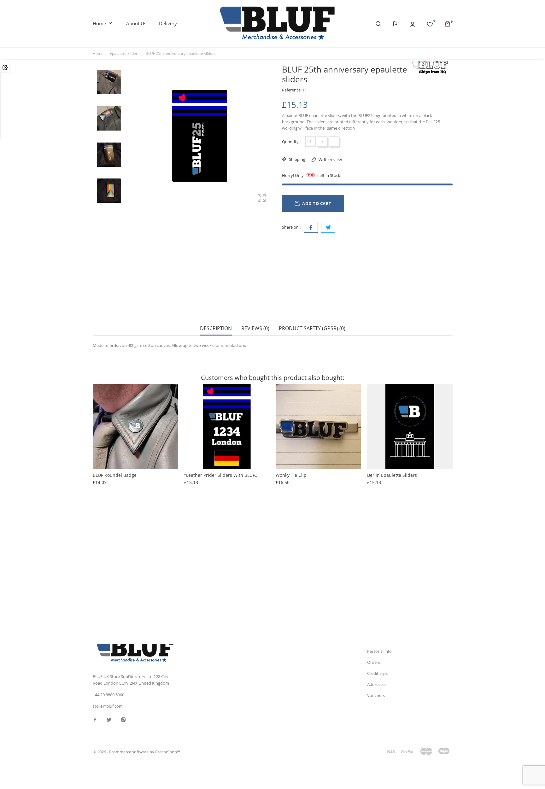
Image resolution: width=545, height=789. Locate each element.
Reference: (292, 90)
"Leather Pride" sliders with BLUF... (221, 475)
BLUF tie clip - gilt (295, 580)
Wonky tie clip (291, 475)
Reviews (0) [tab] (255, 328)
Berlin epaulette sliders (392, 475)
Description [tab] (216, 328)
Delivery (168, 23)
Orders (373, 662)
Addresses (376, 684)
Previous (109, 61)
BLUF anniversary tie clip (120, 580)
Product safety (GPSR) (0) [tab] (312, 328)
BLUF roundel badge (115, 475)
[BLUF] (432, 67)
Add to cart (316, 203)
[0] (430, 23)
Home (103, 23)
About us (136, 23)
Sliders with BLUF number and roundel (409, 580)
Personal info (379, 651)
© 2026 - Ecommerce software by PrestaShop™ (136, 752)
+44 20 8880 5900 (108, 695)
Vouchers (376, 695)
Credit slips (377, 673)
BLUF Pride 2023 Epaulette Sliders (219, 580)
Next (109, 210)
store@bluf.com (108, 706)
